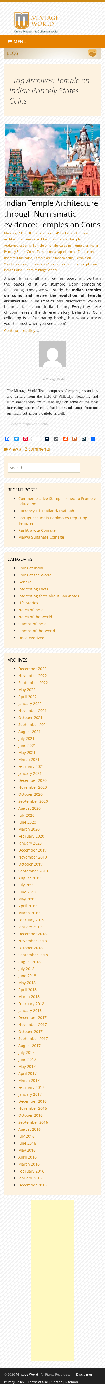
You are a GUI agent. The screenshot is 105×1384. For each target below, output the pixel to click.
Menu (19, 42)
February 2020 (31, 836)
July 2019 (26, 885)
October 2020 (30, 794)
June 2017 (27, 1059)
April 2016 (27, 1157)
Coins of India (43, 233)
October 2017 (30, 1031)
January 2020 (30, 843)
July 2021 (26, 738)
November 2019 (32, 857)
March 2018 (29, 996)
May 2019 (27, 898)
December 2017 (32, 1017)
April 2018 (27, 989)
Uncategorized (31, 637)
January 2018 (30, 1010)
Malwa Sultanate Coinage (41, 537)
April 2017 (27, 1073)
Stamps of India (32, 623)
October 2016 (30, 1115)
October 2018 (30, 947)
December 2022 (32, 668)
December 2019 (32, 850)
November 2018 (32, 940)
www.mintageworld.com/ (29, 424)
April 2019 (27, 905)
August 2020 (29, 808)
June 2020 (27, 822)
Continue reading (23, 330)
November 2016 (32, 1108)
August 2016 (29, 1129)
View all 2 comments (29, 449)
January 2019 (30, 926)
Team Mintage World (41, 270)
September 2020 (33, 801)
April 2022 (27, 696)
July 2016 (26, 1136)
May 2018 (27, 982)
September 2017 (33, 1038)
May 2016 (27, 1150)
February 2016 (31, 1171)
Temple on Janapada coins (56, 251)
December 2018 (32, 933)
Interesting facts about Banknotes (48, 595)
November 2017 (32, 1024)
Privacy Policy (14, 1381)
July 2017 (26, 1052)
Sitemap (71, 1381)
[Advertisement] (52, 1280)
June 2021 (27, 745)
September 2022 (33, 682)
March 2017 (29, 1080)
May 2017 (27, 1066)
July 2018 (26, 968)
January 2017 (30, 1094)
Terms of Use (38, 1381)
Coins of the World (35, 575)
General (25, 582)
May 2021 (27, 752)
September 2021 (33, 724)
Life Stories (28, 602)
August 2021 (29, 731)
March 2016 (29, 1164)
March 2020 (29, 829)
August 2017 (29, 1045)
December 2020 (32, 780)
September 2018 (33, 954)
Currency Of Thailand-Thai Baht (47, 510)
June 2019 (27, 891)
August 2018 (29, 961)
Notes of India (31, 609)
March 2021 (29, 759)
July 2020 (26, 815)
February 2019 (31, 919)
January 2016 (30, 1178)
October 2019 (30, 864)
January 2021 (30, 773)
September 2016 (33, 1122)
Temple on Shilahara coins (54, 257)
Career (56, 1381)
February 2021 (31, 766)
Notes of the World (35, 616)
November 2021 (32, 710)
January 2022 (30, 703)
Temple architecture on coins (46, 239)
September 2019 (33, 871)
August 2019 (29, 878)
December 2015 (32, 1185)
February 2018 (31, 1003)
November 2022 (32, 675)
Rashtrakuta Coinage (37, 530)
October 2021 (30, 717)
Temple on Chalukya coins (52, 245)
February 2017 (31, 1087)
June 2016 (27, 1143)
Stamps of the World (36, 630)
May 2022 (27, 689)
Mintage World (27, 1374)
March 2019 (29, 912)
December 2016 (32, 1101)
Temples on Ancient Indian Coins (53, 264)
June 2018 (27, 975)
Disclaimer (84, 1374)
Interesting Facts (33, 588)
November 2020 (32, 787)
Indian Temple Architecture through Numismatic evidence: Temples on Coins (52, 213)
